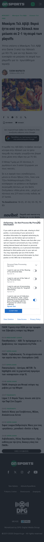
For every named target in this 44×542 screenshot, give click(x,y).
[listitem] (22, 265)
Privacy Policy (35, 319)
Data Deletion (9, 319)
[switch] (35, 271)
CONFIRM (13, 311)
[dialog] (22, 271)
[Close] (39, 223)
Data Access (22, 319)
